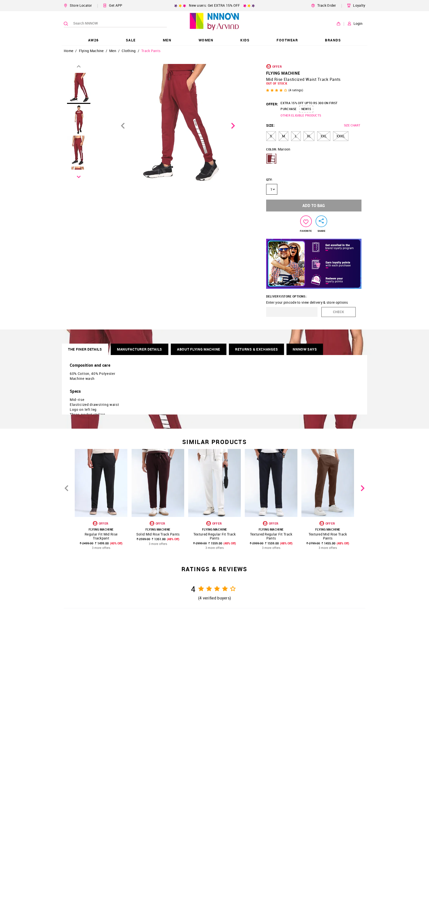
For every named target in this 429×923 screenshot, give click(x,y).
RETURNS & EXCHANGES (256, 349)
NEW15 (306, 109)
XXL (324, 136)
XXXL (340, 136)
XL (309, 136)
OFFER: (272, 104)
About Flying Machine (198, 349)
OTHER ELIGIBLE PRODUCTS (301, 115)
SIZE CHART (352, 125)
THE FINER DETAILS (85, 349)
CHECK (338, 311)
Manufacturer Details (139, 349)
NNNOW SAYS (305, 349)
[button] (271, 159)
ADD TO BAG (313, 205)
